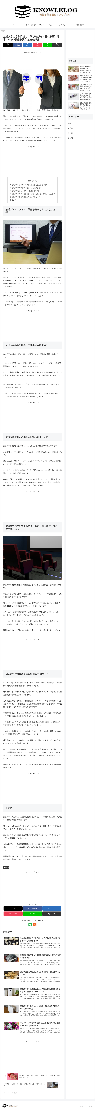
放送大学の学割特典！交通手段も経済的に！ (26, 188)
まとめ (14, 200)
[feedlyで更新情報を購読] (30, 924)
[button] (57, 45)
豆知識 (7, 867)
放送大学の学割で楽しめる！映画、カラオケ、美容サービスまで (33, 194)
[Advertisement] (32, 61)
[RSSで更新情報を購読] (34, 924)
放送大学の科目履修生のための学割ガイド (26, 197)
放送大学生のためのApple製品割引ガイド (25, 191)
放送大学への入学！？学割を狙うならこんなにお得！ (29, 185)
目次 (30, 181)
